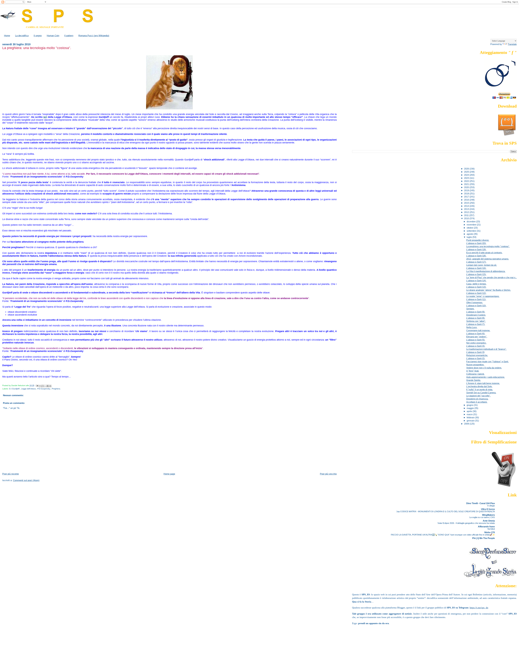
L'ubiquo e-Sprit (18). (476, 255)
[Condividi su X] (45, 386)
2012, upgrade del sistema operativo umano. (487, 259)
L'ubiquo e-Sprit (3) (475, 352)
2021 (467, 184)
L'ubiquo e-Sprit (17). (476, 262)
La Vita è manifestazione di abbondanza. (485, 271)
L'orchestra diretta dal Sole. (479, 386)
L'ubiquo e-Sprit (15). (476, 274)
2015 (467, 203)
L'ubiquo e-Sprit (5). (475, 340)
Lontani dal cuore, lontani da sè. (481, 265)
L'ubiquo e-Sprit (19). (476, 249)
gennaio (471, 420)
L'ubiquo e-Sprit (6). (475, 333)
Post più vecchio (328, 474)
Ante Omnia (489, 521)
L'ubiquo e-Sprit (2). (475, 358)
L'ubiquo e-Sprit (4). (475, 346)
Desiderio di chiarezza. (477, 399)
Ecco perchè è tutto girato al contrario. (484, 252)
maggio (470, 408)
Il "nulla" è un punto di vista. (479, 389)
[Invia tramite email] (40, 386)
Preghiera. (56, 389)
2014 (467, 206)
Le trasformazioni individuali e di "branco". (486, 349)
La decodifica (22, 35)
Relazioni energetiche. (477, 355)
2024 (467, 175)
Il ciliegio (491, 506)
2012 (467, 212)
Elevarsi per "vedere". (476, 336)
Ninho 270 (489, 532)
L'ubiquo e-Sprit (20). (476, 243)
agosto (470, 234)
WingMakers (488, 515)
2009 (467, 423)
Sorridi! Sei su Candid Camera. (481, 392)
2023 (467, 178)
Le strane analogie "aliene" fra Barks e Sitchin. (488, 290)
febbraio (471, 417)
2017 (467, 196)
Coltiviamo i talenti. (475, 374)
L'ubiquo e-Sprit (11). (476, 299)
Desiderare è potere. (476, 315)
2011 (466, 215)
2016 (467, 200)
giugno (470, 405)
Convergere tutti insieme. (478, 330)
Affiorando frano (486, 526)
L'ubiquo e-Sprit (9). (475, 312)
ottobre (470, 228)
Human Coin (53, 35)
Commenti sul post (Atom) (26, 480)
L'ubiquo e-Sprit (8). (475, 318)
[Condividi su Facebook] (47, 386)
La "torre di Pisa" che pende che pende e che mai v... (491, 277)
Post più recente (10, 474)
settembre (472, 231)
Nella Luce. (471, 327)
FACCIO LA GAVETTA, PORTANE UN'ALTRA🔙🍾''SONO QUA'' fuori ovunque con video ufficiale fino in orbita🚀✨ (443, 535)
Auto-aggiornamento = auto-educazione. (485, 377)
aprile (470, 411)
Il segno (38, 35)
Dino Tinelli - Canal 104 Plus (480, 503)
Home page (169, 474)
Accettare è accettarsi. (476, 402)
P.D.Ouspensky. (44, 389)
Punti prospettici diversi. (477, 240)
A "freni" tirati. (472, 371)
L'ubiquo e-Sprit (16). (476, 268)
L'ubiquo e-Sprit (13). (476, 287)
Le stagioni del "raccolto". (478, 395)
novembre (472, 224)
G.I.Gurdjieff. (14, 389)
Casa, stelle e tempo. (476, 284)
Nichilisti (491, 529)
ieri (45, 117)
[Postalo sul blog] (42, 386)
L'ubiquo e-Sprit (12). (476, 293)
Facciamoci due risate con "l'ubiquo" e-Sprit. (487, 361)
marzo (470, 414)
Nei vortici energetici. (476, 343)
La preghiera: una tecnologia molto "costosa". (488, 246)
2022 (467, 181)
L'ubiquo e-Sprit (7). (475, 324)
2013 (467, 209)
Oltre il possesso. (474, 302)
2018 (467, 193)
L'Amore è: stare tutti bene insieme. (483, 383)
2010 (467, 218)
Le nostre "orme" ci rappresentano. (482, 296)
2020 (467, 187)
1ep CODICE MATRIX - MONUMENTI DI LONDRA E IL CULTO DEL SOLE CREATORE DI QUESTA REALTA (445, 511)
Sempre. (470, 308)
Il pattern (68, 35)
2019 (467, 190)
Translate (512, 44)
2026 (467, 168)
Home (7, 35)
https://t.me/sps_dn (479, 607)
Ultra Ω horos (488, 509)
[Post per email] (37, 385)
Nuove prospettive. (475, 364)
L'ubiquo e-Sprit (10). (476, 305)
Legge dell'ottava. (28, 389)
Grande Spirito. (473, 380)
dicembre (471, 221)
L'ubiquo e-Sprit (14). (476, 280)
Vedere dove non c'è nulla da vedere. (484, 368)
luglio (470, 237)
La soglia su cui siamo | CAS (482, 517)
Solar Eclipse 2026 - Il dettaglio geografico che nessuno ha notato (466, 523)
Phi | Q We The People (483, 538)
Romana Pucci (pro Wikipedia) (93, 35)
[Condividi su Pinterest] (50, 386)
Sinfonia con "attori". (476, 321)
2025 (467, 172)
